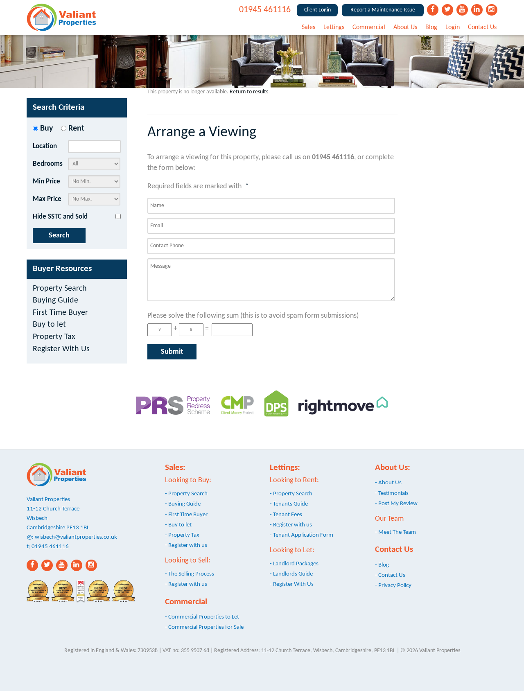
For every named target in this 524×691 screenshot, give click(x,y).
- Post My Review (396, 503)
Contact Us (482, 27)
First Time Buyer (60, 313)
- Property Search (186, 493)
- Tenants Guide (289, 504)
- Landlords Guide (291, 574)
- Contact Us (390, 575)
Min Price (46, 181)
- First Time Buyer (186, 514)
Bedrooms (48, 163)
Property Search (60, 289)
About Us (405, 27)
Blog (431, 27)
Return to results (249, 92)
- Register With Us (292, 584)
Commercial (368, 27)
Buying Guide (55, 301)
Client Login (317, 10)
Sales (308, 27)
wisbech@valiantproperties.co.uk (76, 537)
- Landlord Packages (294, 563)
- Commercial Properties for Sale (204, 627)
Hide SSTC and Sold (60, 216)
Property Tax (54, 337)
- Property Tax (182, 535)
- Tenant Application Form (301, 535)
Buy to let (49, 325)
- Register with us (186, 545)
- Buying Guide (183, 504)
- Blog (382, 565)
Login (452, 27)
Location (45, 146)
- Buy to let (178, 525)
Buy (46, 128)
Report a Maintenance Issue (382, 10)
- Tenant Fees (286, 514)
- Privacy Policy (393, 585)
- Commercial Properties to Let (202, 617)
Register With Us (61, 349)
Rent (76, 128)
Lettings (333, 27)
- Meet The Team (395, 532)
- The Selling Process (189, 574)
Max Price (47, 199)
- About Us (388, 482)
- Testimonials (392, 493)
